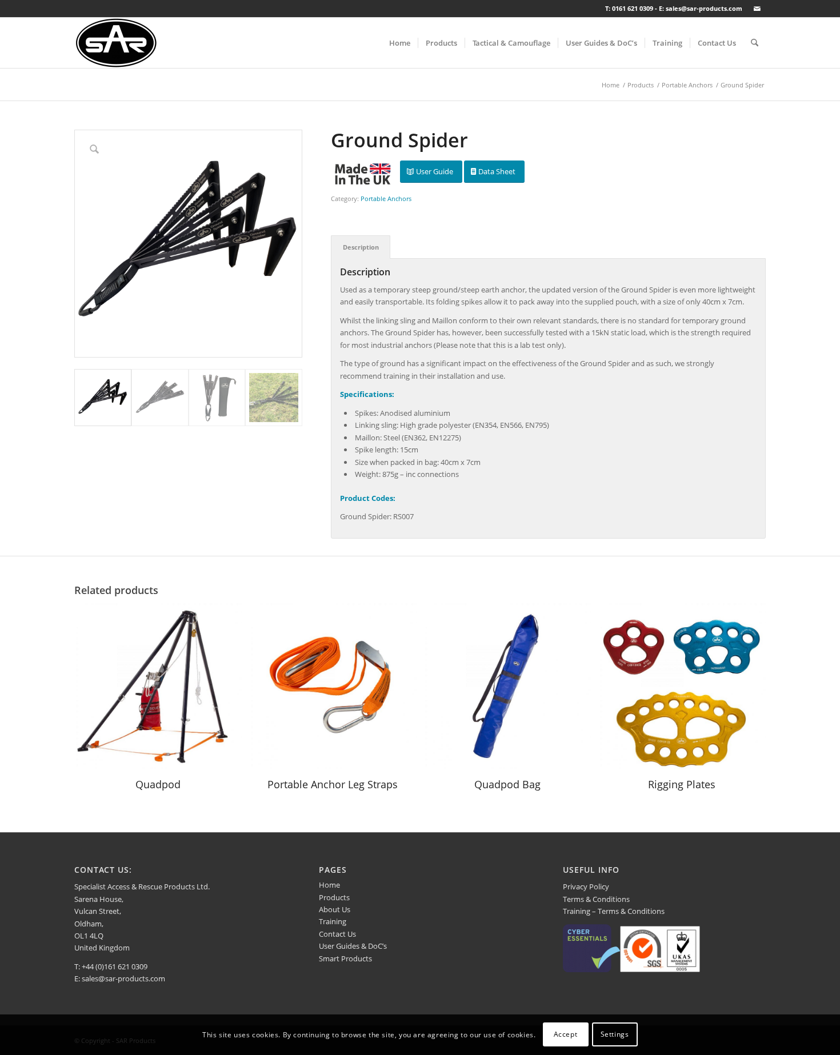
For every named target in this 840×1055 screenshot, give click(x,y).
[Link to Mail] (757, 8)
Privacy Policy (586, 886)
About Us (334, 909)
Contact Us (337, 934)
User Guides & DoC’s (353, 946)
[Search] (754, 43)
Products (334, 897)
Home (329, 885)
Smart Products (345, 958)
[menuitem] (400, 43)
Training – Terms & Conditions (614, 911)
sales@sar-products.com (123, 978)
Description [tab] (361, 247)
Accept (566, 1035)
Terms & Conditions (596, 899)
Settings (615, 1035)
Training (332, 921)
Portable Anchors (386, 198)
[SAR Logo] (116, 43)
